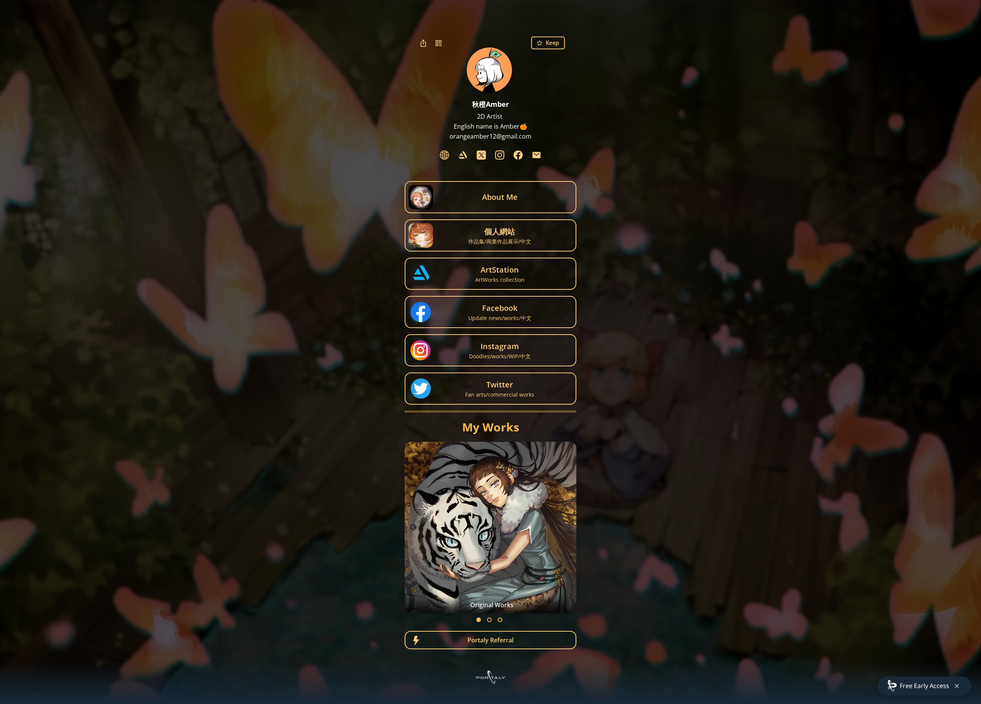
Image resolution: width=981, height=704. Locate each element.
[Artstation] (463, 155)
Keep (552, 43)
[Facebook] (518, 155)
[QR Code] (438, 43)
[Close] (956, 686)
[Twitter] (481, 155)
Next (568, 527)
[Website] (444, 155)
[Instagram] (499, 155)
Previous (413, 527)
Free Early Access (924, 685)
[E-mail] (536, 155)
